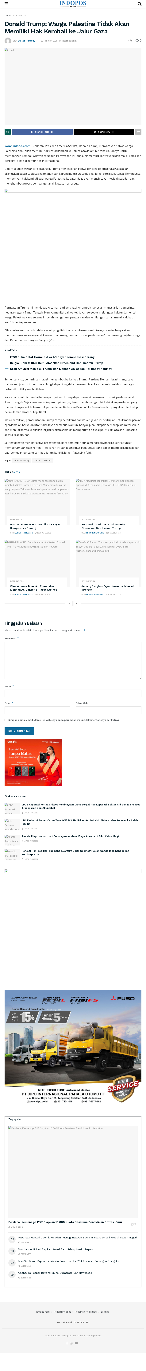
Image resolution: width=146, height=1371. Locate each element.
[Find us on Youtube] (76, 1343)
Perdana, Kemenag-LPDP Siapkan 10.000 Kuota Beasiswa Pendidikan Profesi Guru (65, 1222)
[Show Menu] (6, 4)
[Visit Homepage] (72, 4)
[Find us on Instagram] (71, 1343)
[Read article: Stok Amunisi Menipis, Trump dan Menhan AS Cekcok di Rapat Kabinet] (37, 563)
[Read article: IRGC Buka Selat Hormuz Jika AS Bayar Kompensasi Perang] (37, 502)
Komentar (12, 638)
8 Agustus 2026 (114, 533)
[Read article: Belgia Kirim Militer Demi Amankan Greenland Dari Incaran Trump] (108, 502)
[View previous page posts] (70, 603)
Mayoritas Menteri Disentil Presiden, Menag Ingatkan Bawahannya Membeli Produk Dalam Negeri (77, 1237)
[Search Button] (139, 4)
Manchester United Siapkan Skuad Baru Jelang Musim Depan (55, 1249)
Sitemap (105, 1311)
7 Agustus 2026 (43, 594)
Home (7, 15)
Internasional (19, 15)
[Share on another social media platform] (138, 132)
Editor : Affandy (26, 40)
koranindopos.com (17, 146)
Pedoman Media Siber (86, 1311)
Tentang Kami (43, 1311)
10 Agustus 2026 (44, 533)
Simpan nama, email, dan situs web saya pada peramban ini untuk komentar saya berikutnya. (64, 720)
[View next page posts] (76, 603)
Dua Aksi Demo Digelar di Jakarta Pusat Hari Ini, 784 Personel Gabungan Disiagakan (69, 1261)
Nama (9, 686)
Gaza (37, 460)
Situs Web (82, 703)
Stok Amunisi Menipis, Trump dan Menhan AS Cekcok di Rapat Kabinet (61, 369)
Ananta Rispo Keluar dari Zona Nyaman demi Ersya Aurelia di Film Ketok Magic (71, 836)
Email (9, 703)
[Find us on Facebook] (67, 1343)
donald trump (21, 460)
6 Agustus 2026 (114, 594)
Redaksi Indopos (62, 1311)
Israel (47, 460)
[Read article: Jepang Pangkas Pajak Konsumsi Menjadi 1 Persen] (108, 563)
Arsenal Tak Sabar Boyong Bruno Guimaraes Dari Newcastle (55, 1272)
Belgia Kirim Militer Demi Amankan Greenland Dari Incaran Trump (56, 363)
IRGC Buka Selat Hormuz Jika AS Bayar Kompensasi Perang (52, 357)
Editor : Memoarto (24, 533)
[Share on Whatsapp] (8, 132)
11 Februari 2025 (49, 40)
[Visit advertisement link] (73, 245)
